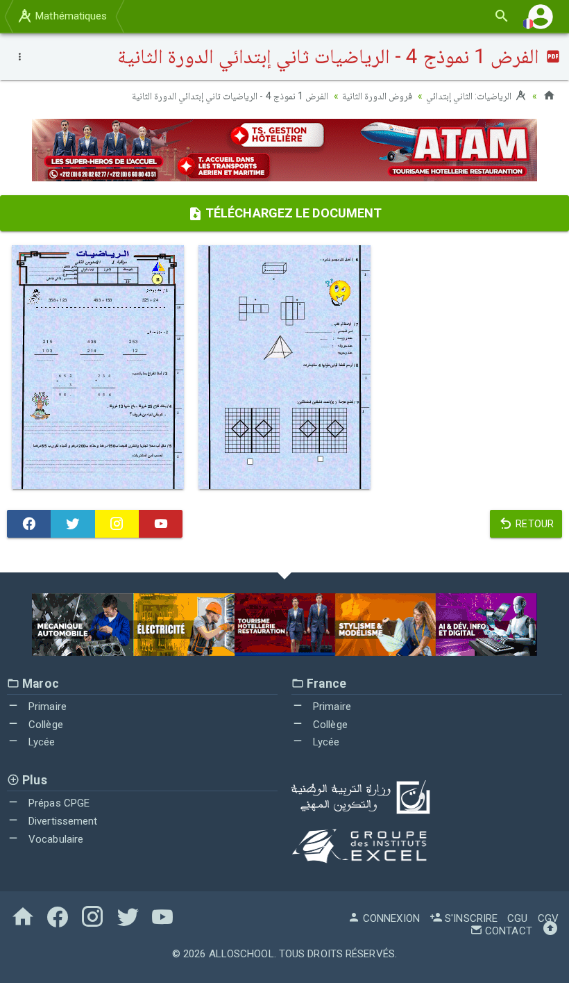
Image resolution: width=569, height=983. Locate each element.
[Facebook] (29, 524)
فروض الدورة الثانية (377, 95)
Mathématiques (70, 16)
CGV (548, 918)
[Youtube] (160, 524)
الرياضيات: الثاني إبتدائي (469, 95)
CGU (517, 918)
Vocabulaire (54, 839)
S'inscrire (470, 918)
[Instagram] (117, 524)
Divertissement (62, 821)
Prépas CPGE (58, 803)
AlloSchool (241, 954)
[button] (540, 16)
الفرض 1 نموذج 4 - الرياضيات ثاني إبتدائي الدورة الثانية (230, 95)
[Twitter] (72, 524)
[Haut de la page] (550, 931)
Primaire (46, 706)
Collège (44, 724)
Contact (507, 931)
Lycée (41, 742)
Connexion (390, 918)
